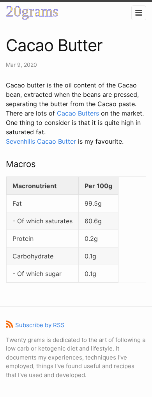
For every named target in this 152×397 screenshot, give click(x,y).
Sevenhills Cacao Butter (41, 141)
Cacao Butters (78, 113)
